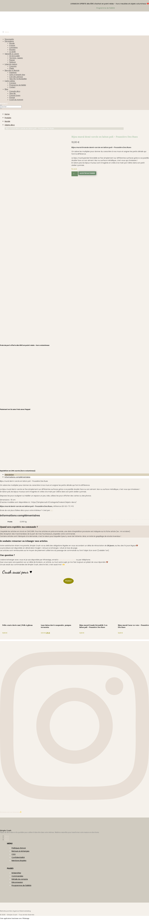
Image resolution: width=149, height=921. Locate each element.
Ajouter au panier (87, 173)
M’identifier (16, 873)
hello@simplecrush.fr (67, 560)
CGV (14, 854)
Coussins (13, 66)
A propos (12, 83)
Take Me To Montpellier (18, 79)
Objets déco (10, 125)
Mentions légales (19, 860)
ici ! (51, 510)
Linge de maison (11, 64)
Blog (6, 89)
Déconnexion (17, 882)
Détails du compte (20, 879)
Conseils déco (14, 91)
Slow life (12, 93)
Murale (12, 43)
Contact (12, 87)
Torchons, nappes (16, 58)
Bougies (12, 50)
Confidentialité (18, 857)
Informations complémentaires (17, 477)
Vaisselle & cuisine (12, 54)
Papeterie (13, 72)
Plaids (11, 68)
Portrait (12, 97)
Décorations (9, 41)
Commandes (17, 876)
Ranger (12, 60)
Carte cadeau (10, 81)
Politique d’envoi (19, 848)
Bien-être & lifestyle (12, 70)
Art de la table (14, 56)
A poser (12, 45)
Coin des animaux (16, 77)
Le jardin (12, 52)
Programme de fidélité (17, 85)
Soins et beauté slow (17, 75)
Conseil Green (14, 95)
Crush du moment (16, 100)
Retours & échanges (20, 851)
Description (9, 474)
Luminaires (13, 47)
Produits (8, 118)
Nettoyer (12, 62)
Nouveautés (9, 39)
